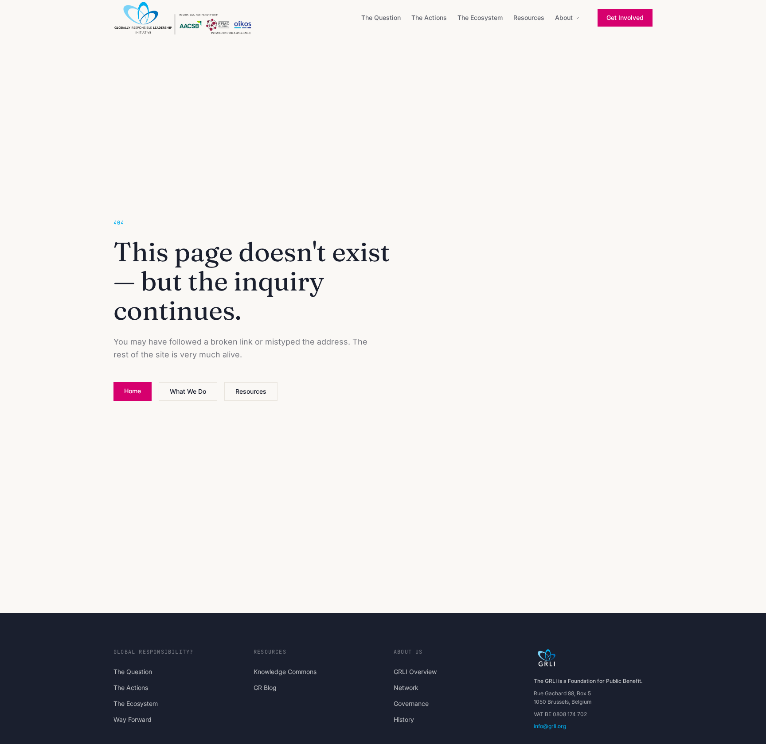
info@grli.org (550, 726)
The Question (381, 17)
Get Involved (625, 17)
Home (132, 391)
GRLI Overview (415, 671)
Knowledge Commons (285, 671)
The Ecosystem (480, 17)
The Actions (429, 17)
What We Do (188, 391)
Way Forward (132, 719)
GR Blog (265, 687)
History (404, 719)
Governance (411, 703)
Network (406, 687)
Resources (528, 17)
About (564, 17)
